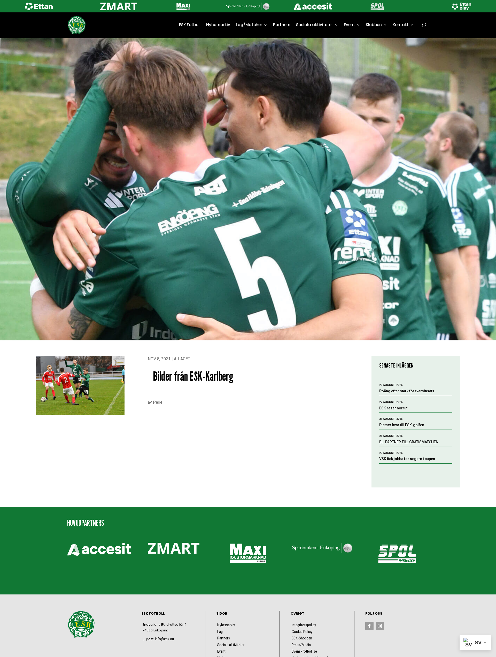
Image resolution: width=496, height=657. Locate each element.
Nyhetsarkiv (218, 24)
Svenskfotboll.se (304, 651)
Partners (281, 24)
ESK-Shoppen (302, 638)
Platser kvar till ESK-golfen (401, 425)
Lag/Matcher (249, 24)
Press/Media (301, 645)
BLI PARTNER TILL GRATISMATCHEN (408, 442)
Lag (220, 631)
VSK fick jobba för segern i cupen (407, 459)
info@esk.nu (164, 639)
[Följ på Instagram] (380, 626)
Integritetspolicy (304, 625)
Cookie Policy (302, 631)
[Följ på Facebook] (369, 626)
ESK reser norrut (393, 408)
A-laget (182, 358)
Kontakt (401, 24)
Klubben (374, 24)
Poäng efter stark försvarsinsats (406, 391)
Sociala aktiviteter (314, 24)
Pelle (157, 402)
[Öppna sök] (424, 25)
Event (349, 24)
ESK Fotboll (189, 24)
